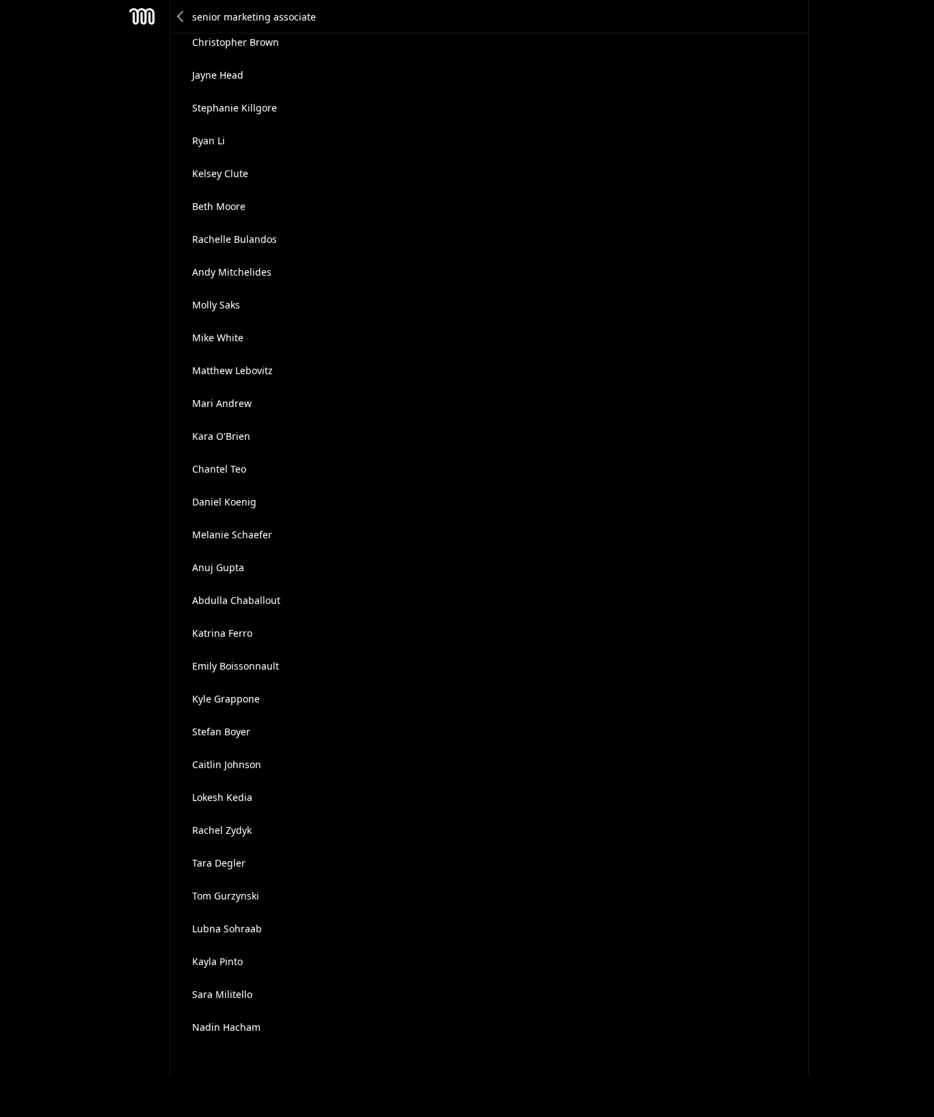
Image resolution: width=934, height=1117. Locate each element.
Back (181, 16)
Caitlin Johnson (226, 764)
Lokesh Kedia (222, 797)
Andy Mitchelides (231, 271)
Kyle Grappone (226, 698)
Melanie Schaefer (232, 534)
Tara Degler (218, 862)
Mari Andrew (222, 403)
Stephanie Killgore (234, 107)
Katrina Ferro (222, 633)
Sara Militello (222, 994)
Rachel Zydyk (222, 830)
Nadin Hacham (226, 1027)
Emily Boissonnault (235, 665)
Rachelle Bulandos (234, 239)
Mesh (142, 16)
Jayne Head (217, 74)
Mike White (217, 337)
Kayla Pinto (217, 961)
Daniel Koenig (224, 501)
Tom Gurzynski (225, 895)
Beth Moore (218, 206)
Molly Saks (216, 304)
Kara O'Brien (221, 436)
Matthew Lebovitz (232, 370)
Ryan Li (208, 140)
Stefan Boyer (221, 731)
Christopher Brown (235, 42)
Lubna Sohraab (227, 928)
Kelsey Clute (220, 173)
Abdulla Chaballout (236, 600)
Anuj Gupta (218, 567)
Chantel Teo (219, 468)
